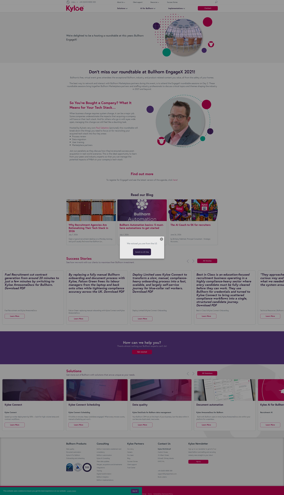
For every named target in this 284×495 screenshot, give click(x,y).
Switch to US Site (142, 252)
